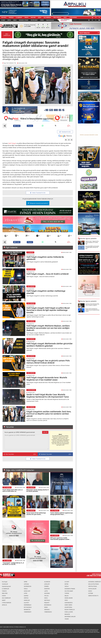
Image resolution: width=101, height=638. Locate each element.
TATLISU (46, 596)
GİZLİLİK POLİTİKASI (93, 584)
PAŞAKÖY (46, 603)
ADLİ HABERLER (47, 17)
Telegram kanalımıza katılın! (39, 203)
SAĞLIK (14, 20)
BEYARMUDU (47, 605)
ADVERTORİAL (68, 607)
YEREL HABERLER (57, 17)
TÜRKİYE (26, 17)
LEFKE (25, 593)
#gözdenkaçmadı (50, 20)
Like (17, 126)
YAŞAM (67, 619)
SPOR (66, 600)
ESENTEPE (47, 589)
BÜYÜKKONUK (27, 607)
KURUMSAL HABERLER (94, 582)
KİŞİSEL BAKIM (69, 598)
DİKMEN (46, 586)
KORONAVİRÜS (69, 603)
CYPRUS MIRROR (73, 17)
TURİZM (42, 20)
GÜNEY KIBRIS (68, 605)
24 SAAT (3, 20)
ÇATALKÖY (47, 584)
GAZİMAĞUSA (27, 586)
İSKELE (26, 589)
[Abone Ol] (65, 136)
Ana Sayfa (4, 582)
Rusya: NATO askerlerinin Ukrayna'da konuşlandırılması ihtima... (92, 310)
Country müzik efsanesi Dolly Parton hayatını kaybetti (92, 304)
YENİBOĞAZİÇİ (48, 612)
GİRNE (25, 582)
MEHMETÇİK (27, 609)
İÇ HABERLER (19, 17)
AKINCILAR (27, 600)
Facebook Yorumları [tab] (46, 454)
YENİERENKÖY (27, 612)
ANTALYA (4, 605)
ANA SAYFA (3, 17)
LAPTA (46, 591)
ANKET (65, 17)
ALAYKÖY (26, 603)
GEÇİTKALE (47, 600)
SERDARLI (47, 609)
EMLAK (66, 596)
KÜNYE (90, 591)
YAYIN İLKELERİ (92, 589)
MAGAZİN (67, 614)
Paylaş (30, 126)
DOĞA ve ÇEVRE (69, 612)
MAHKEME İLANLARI (70, 616)
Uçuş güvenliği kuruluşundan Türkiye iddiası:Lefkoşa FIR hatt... (92, 247)
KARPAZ (26, 596)
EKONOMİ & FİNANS (23, 20)
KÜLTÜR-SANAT (34, 20)
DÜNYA (39, 17)
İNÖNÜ (46, 607)
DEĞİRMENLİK (27, 605)
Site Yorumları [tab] (10, 454)
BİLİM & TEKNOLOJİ (70, 609)
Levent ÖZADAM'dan (65, 20)
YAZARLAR (11, 17)
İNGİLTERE (33, 17)
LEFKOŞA (26, 584)
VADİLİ (46, 598)
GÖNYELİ (26, 598)
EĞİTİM (9, 20)
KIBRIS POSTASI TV (93, 596)
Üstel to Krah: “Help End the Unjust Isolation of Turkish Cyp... (92, 242)
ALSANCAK (47, 582)
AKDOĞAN (47, 593)
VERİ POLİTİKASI (92, 586)
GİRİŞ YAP (45, 432)
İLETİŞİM (90, 593)
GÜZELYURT (27, 591)
